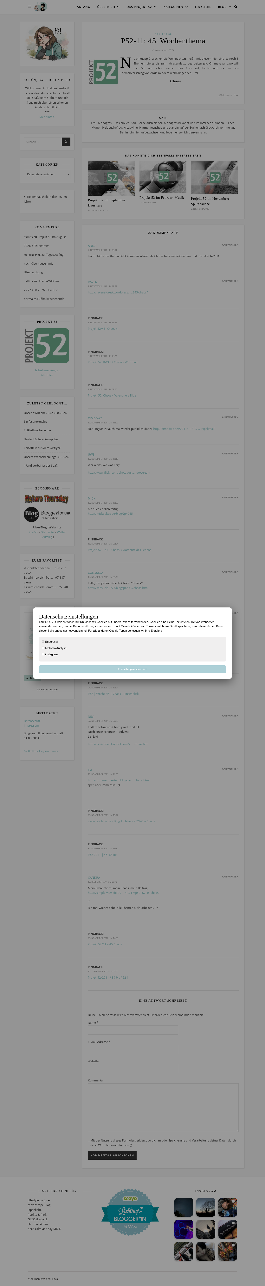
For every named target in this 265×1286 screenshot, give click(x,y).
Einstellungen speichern (132, 669)
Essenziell (51, 641)
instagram (51, 654)
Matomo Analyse (55, 648)
